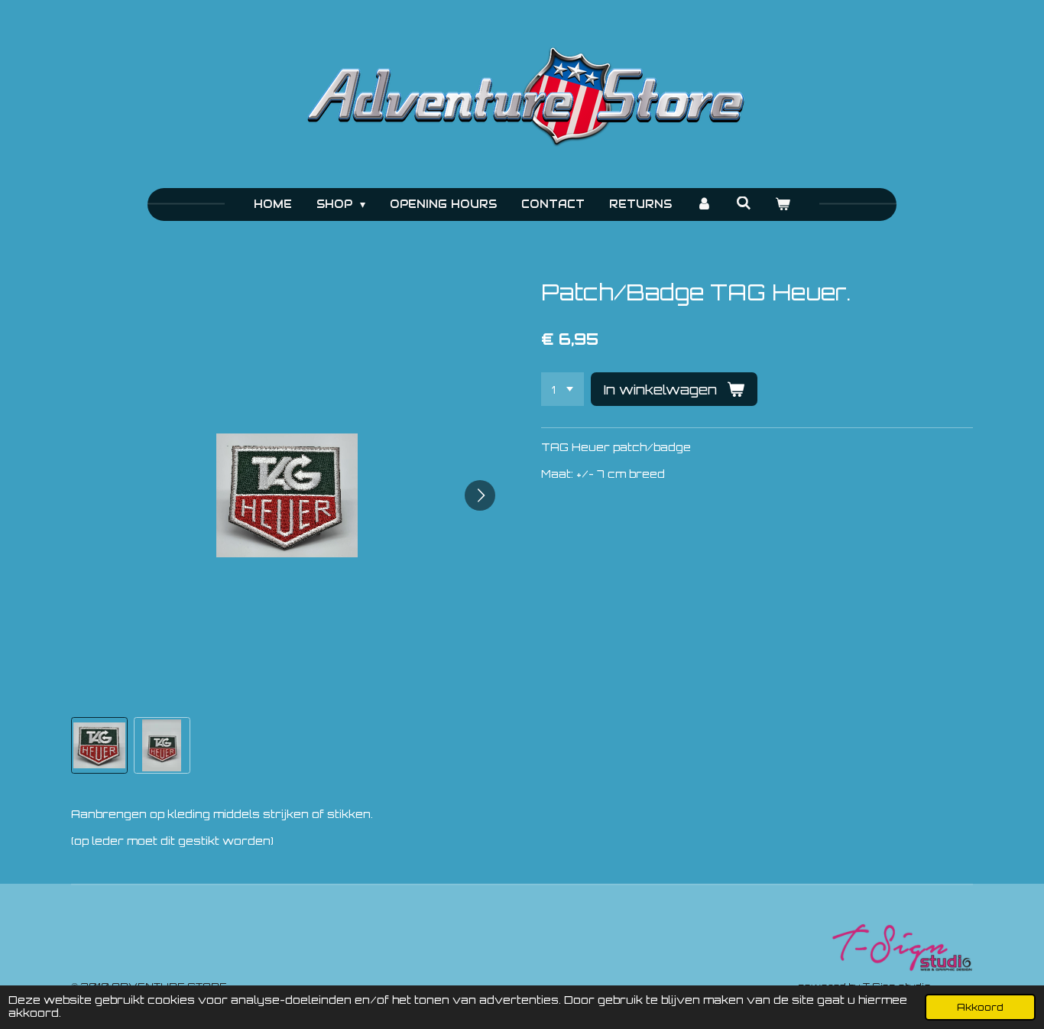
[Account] (704, 204)
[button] (99, 745)
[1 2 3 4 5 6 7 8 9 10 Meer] (562, 389)
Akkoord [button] (980, 1007)
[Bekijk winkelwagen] (783, 204)
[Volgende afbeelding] (480, 495)
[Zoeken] (744, 203)
